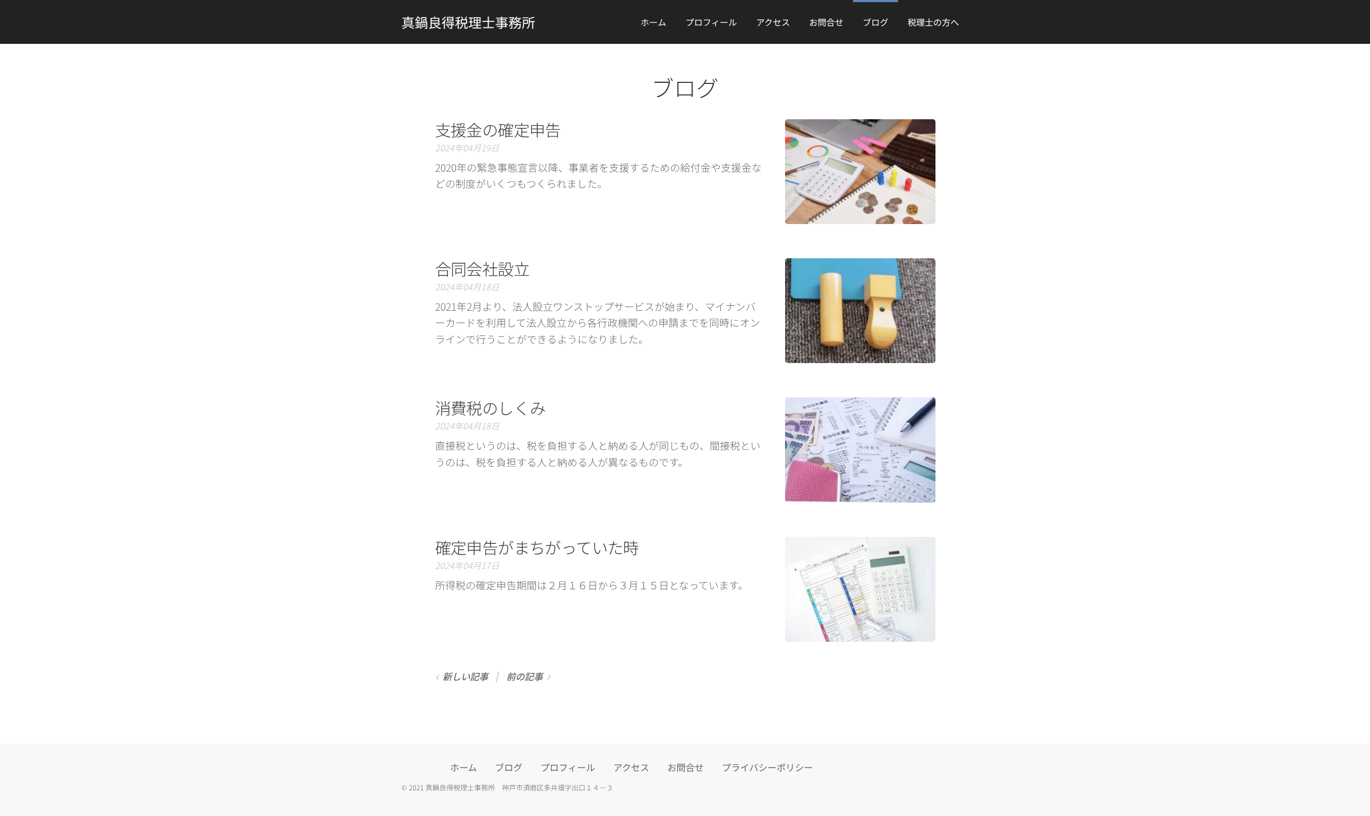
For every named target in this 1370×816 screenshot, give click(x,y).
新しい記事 (465, 676)
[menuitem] (653, 22)
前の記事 (524, 676)
